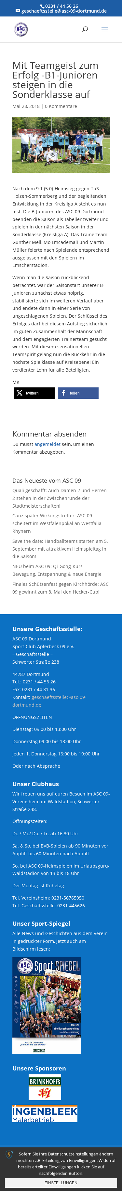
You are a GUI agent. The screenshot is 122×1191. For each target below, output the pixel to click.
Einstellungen (61, 1183)
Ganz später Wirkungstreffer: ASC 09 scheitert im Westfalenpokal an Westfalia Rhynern (57, 523)
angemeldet (47, 444)
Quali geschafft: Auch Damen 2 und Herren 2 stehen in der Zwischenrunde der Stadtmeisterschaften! (59, 498)
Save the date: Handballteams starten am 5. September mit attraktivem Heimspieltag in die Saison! (60, 549)
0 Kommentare (61, 106)
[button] (34, 393)
